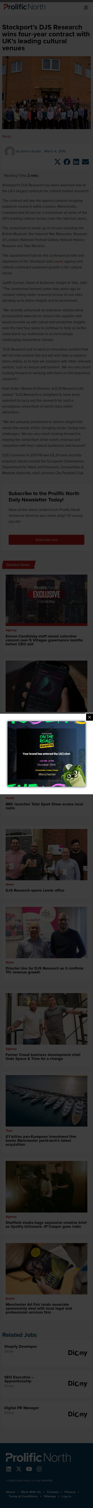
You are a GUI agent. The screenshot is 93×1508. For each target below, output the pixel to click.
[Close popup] (89, 717)
